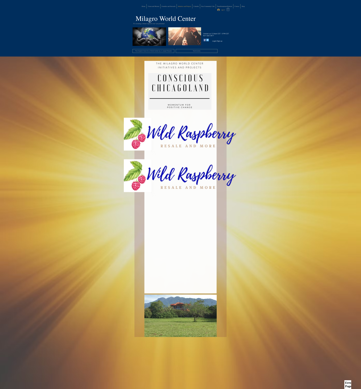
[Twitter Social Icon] (207, 40)
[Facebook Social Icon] (204, 40)
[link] (228, 9)
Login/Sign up (217, 41)
